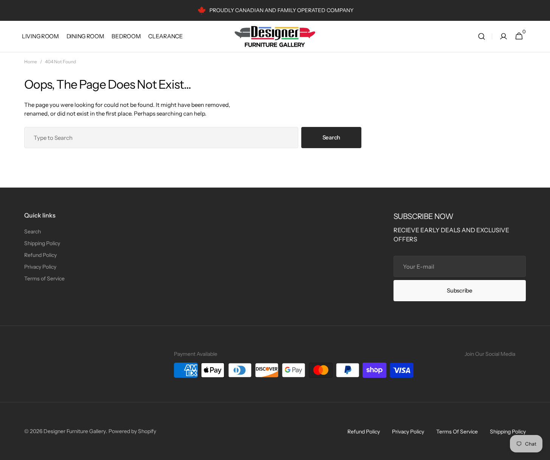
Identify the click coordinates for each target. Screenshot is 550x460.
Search (331, 137)
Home (30, 61)
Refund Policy (40, 255)
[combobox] (161, 137)
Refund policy (363, 431)
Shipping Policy (42, 243)
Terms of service (457, 431)
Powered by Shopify (132, 431)
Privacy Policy (40, 266)
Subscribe (459, 290)
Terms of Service (44, 278)
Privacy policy (408, 431)
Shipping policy (508, 431)
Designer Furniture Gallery (74, 431)
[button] (481, 36)
